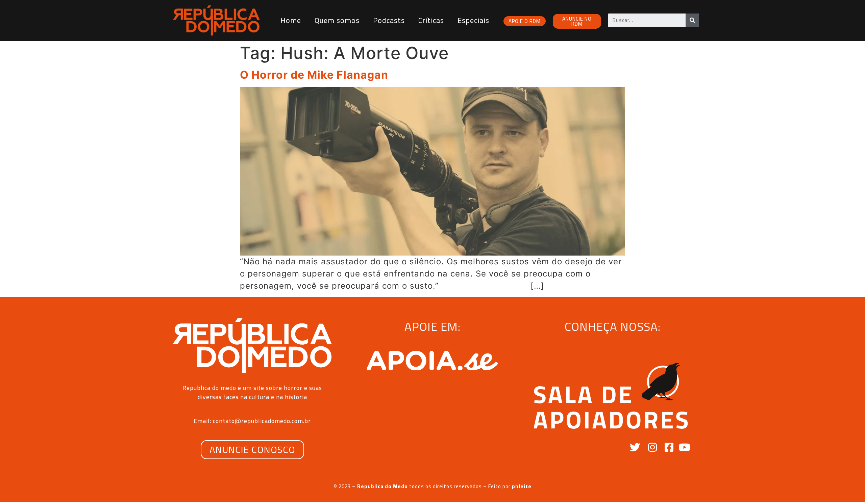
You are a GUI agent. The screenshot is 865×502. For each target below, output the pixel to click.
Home (290, 20)
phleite (522, 486)
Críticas (431, 20)
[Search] (692, 20)
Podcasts (389, 20)
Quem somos (337, 20)
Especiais (473, 20)
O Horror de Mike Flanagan (314, 74)
